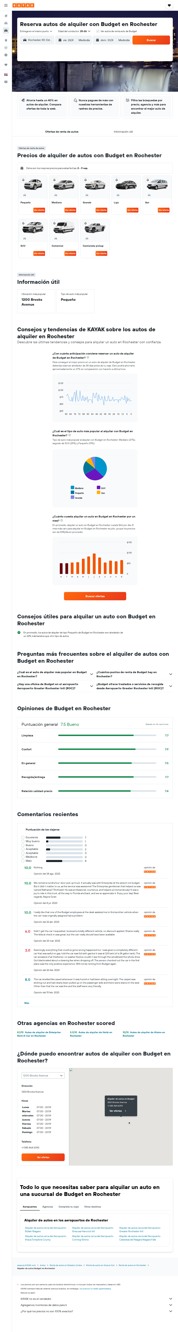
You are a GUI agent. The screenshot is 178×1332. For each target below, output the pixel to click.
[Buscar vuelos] (5, 15)
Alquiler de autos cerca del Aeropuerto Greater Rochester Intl (139, 1229)
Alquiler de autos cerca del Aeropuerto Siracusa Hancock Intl (92, 1229)
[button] (6, 5)
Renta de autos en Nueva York (100, 1265)
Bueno (30, 845)
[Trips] (5, 64)
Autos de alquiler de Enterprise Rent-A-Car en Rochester (39, 1034)
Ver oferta (39, 210)
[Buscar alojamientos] (5, 23)
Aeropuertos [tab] (30, 1206)
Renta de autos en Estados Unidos (66, 1265)
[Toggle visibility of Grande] (76, 497)
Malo (29, 860)
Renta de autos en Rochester (132, 1265)
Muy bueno (33, 841)
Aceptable (32, 849)
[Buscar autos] (5, 30)
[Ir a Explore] (5, 40)
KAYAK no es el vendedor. (36, 1298)
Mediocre (31, 856)
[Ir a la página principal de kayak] (23, 5)
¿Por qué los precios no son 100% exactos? (47, 1311)
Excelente (32, 837)
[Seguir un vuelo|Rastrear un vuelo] (5, 47)
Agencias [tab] (47, 1206)
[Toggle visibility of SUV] (101, 488)
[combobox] (36, 31)
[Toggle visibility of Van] (101, 493)
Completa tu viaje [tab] (69, 1206)
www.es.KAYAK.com (26, 1265)
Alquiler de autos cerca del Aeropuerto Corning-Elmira (92, 1238)
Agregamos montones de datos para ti (44, 1305)
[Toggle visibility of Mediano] (77, 488)
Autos (43, 1265)
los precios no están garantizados (95, 1288)
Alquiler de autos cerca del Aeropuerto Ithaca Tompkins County (45, 1238)
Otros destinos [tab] (92, 1206)
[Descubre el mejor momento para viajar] (5, 54)
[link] (95, 596)
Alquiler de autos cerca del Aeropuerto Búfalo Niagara (45, 1229)
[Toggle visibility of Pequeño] (77, 493)
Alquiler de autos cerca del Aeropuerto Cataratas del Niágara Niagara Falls (139, 1238)
